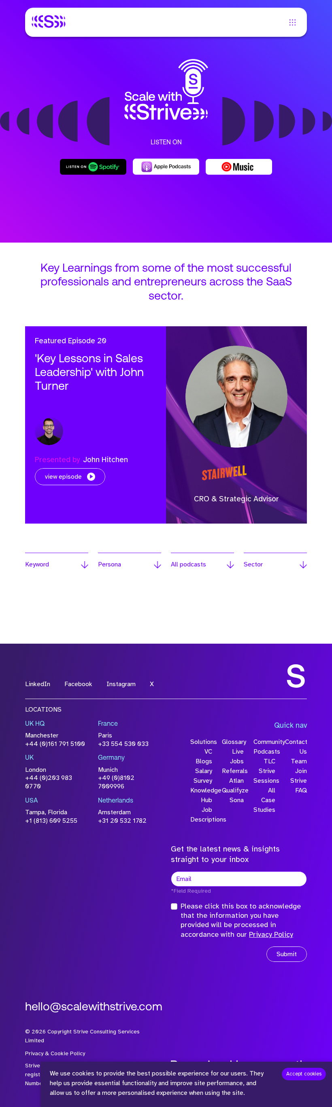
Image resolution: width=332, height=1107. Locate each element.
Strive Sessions (264, 776)
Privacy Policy (271, 934)
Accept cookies (303, 1074)
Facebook (78, 684)
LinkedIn (37, 684)
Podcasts (264, 752)
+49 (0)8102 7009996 (116, 782)
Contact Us (296, 747)
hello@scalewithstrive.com (93, 1007)
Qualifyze (233, 790)
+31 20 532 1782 (122, 821)
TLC (269, 761)
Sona (237, 800)
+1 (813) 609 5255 (51, 821)
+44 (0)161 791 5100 (55, 744)
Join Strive (298, 776)
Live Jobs (237, 756)
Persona (109, 564)
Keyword (37, 564)
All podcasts (188, 564)
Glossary (233, 742)
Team (299, 761)
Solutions (201, 742)
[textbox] (239, 879)
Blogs (204, 761)
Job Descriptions (201, 815)
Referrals (233, 771)
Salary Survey (203, 776)
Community (264, 742)
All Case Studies (264, 800)
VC (208, 752)
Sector (253, 564)
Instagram (121, 684)
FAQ (301, 790)
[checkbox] (174, 906)
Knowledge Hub (201, 795)
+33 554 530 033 (123, 744)
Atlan (236, 781)
